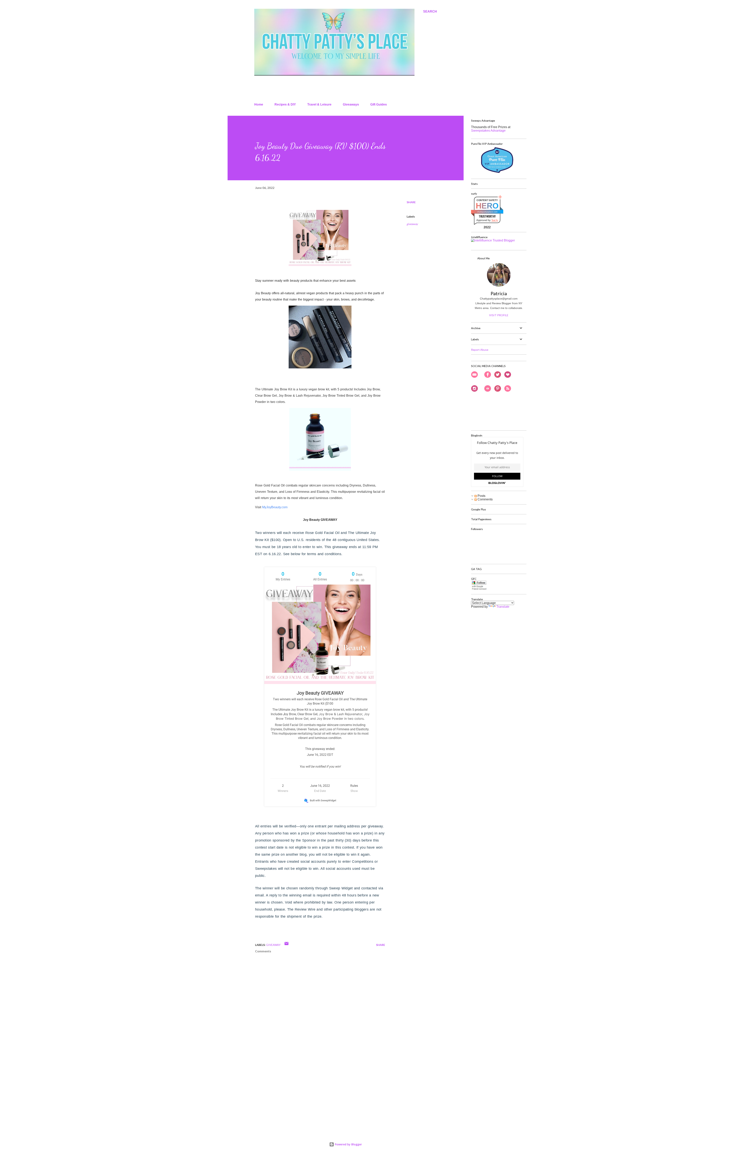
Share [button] (411, 202)
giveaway (412, 224)
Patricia (499, 293)
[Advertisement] (313, 1082)
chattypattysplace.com (487, 212)
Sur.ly (494, 220)
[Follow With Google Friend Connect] (479, 589)
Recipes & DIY (285, 104)
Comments (485, 499)
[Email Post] (286, 944)
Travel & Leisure (319, 104)
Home (258, 104)
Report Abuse (479, 349)
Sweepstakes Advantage (488, 130)
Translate (502, 606)
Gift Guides (378, 104)
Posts (481, 495)
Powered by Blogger (348, 1144)
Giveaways (351, 104)
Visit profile (498, 315)
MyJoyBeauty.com (274, 507)
